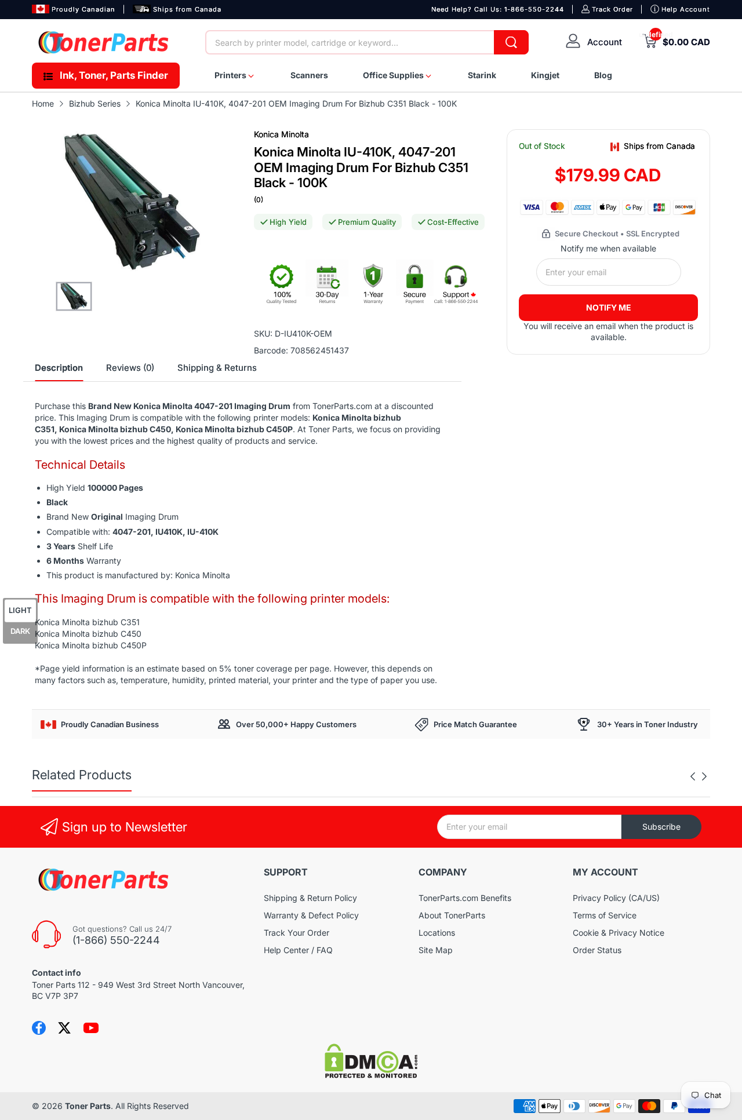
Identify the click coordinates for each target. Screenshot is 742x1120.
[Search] (511, 42)
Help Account (685, 9)
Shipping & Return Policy (310, 898)
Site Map (436, 950)
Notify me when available (608, 248)
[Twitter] (64, 1028)
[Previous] (704, 776)
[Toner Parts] (104, 42)
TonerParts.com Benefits (465, 898)
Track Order (612, 9)
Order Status (597, 950)
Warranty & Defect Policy (311, 915)
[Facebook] (39, 1028)
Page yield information (82, 668)
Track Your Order (296, 932)
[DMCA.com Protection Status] (371, 1075)
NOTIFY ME (608, 307)
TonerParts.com (342, 406)
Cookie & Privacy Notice (618, 932)
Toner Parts (88, 1106)
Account (604, 42)
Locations (437, 932)
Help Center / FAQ (298, 950)
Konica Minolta (281, 134)
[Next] (693, 776)
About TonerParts (452, 915)
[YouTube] (91, 1028)
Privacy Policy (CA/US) (616, 898)
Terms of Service (604, 915)
